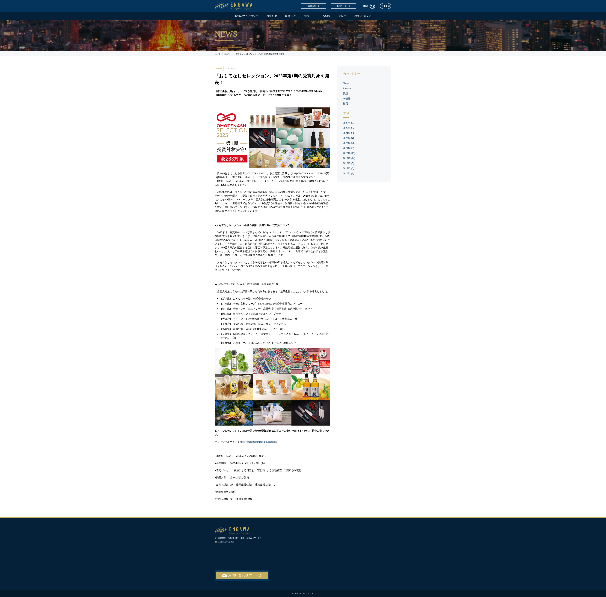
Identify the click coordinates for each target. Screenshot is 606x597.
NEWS (227, 54)
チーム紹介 (324, 16)
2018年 (348, 163)
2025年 (349, 128)
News (346, 83)
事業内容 (290, 16)
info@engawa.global (226, 542)
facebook (382, 6)
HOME (217, 54)
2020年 (349, 153)
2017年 (348, 168)
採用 (345, 103)
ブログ (342, 16)
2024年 (349, 133)
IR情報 (347, 98)
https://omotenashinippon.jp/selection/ (258, 441)
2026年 (349, 123)
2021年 (348, 148)
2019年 (349, 158)
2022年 (349, 143)
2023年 (349, 138)
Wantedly (388, 6)
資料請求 (312, 6)
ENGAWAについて (247, 16)
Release (219, 68)
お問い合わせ (362, 16)
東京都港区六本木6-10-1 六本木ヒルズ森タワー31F (239, 538)
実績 (306, 16)
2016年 (348, 173)
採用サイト (342, 6)
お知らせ (271, 16)
